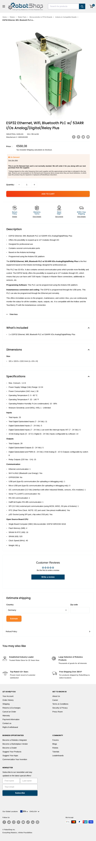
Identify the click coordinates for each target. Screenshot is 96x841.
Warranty (6, 715)
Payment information (10, 719)
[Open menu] (3, 6)
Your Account (7, 696)
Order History (8, 700)
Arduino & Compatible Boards (66, 17)
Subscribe (20, 793)
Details (14, 216)
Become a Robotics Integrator (14, 740)
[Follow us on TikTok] (28, 822)
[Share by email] (88, 137)
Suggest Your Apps (10, 755)
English (34, 811)
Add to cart (48, 194)
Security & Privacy (60, 708)
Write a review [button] (47, 577)
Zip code (74, 605)
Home (4, 17)
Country (10, 605)
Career (55, 700)
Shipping (6, 704)
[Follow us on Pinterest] (18, 822)
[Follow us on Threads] (37, 822)
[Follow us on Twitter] (9, 822)
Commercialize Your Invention (14, 759)
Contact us (6, 723)
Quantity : (10, 185)
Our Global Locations (10, 811)
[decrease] (19, 184)
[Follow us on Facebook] (4, 822)
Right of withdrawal (10, 727)
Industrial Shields (14, 134)
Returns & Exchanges (11, 708)
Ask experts (59, 216)
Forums (55, 740)
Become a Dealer (9, 748)
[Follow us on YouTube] (23, 822)
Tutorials (55, 752)
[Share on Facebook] (74, 137)
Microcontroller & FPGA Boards (41, 17)
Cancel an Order (9, 712)
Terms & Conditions (60, 704)
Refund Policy (11, 631)
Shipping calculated (34, 150)
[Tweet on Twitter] (83, 137)
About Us (56, 696)
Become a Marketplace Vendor (15, 744)
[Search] (82, 6)
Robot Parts (22, 17)
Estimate (14, 619)
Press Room (57, 712)
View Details (37, 216)
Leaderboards (58, 755)
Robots (12, 17)
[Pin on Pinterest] (78, 137)
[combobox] (63, 6)
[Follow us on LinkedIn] (32, 822)
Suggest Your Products (11, 752)
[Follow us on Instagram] (14, 822)
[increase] (34, 184)
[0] (91, 6)
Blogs (54, 744)
